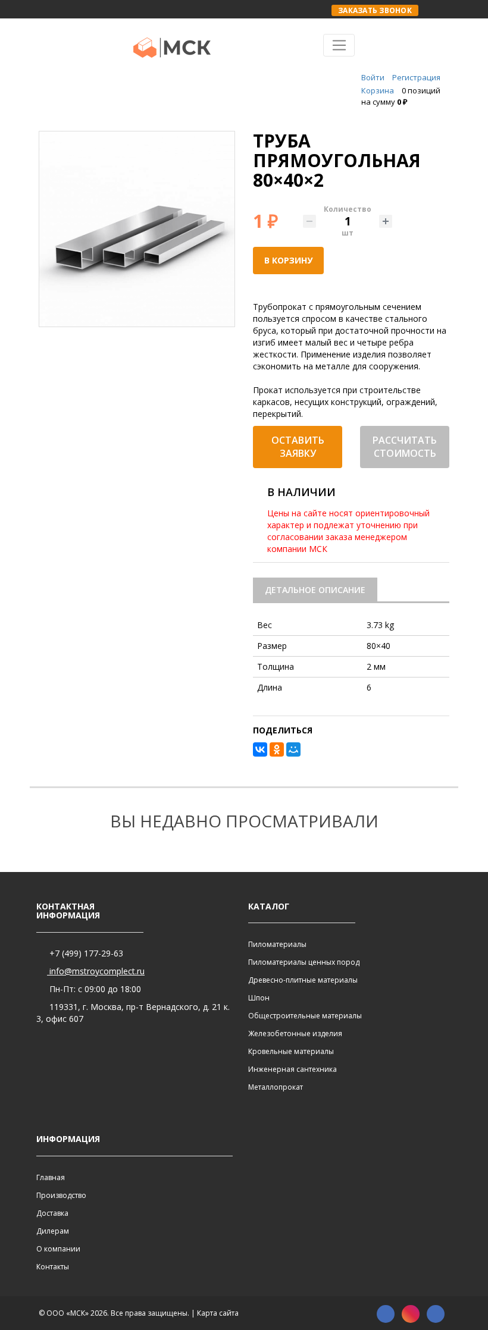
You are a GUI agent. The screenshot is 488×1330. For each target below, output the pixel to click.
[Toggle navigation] (339, 45)
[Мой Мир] (293, 749)
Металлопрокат (275, 1087)
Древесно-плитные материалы (303, 980)
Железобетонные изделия (295, 1033)
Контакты (52, 1267)
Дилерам (52, 1231)
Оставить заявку (297, 447)
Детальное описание (315, 589)
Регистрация (416, 77)
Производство (61, 1195)
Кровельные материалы (291, 1051)
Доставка (52, 1213)
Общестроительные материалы (305, 1016)
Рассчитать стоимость (405, 447)
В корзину (288, 260)
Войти (372, 77)
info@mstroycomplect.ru (96, 971)
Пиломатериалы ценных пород (303, 962)
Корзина (377, 90)
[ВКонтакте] (260, 749)
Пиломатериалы (277, 944)
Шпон (259, 998)
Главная (50, 1177)
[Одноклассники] (277, 749)
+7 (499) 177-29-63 (85, 953)
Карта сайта (218, 1313)
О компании (58, 1249)
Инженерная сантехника (292, 1069)
